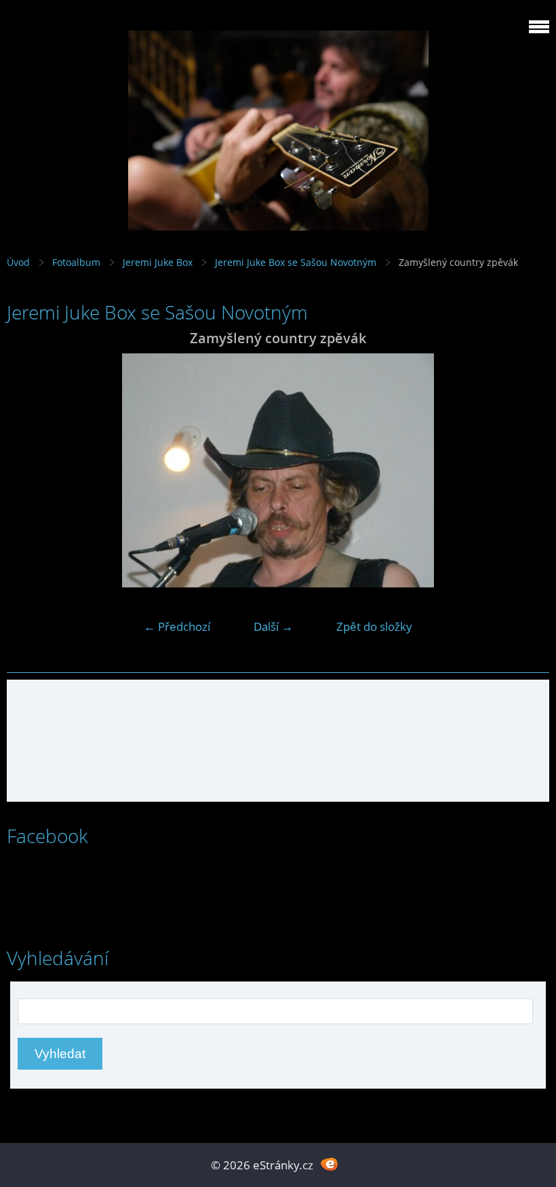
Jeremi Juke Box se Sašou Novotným (295, 262)
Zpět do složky (374, 626)
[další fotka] (527, 470)
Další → (273, 626)
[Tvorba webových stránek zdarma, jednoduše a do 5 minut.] (329, 1163)
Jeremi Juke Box (158, 262)
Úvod (18, 262)
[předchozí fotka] (29, 470)
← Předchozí (177, 626)
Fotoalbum (76, 262)
